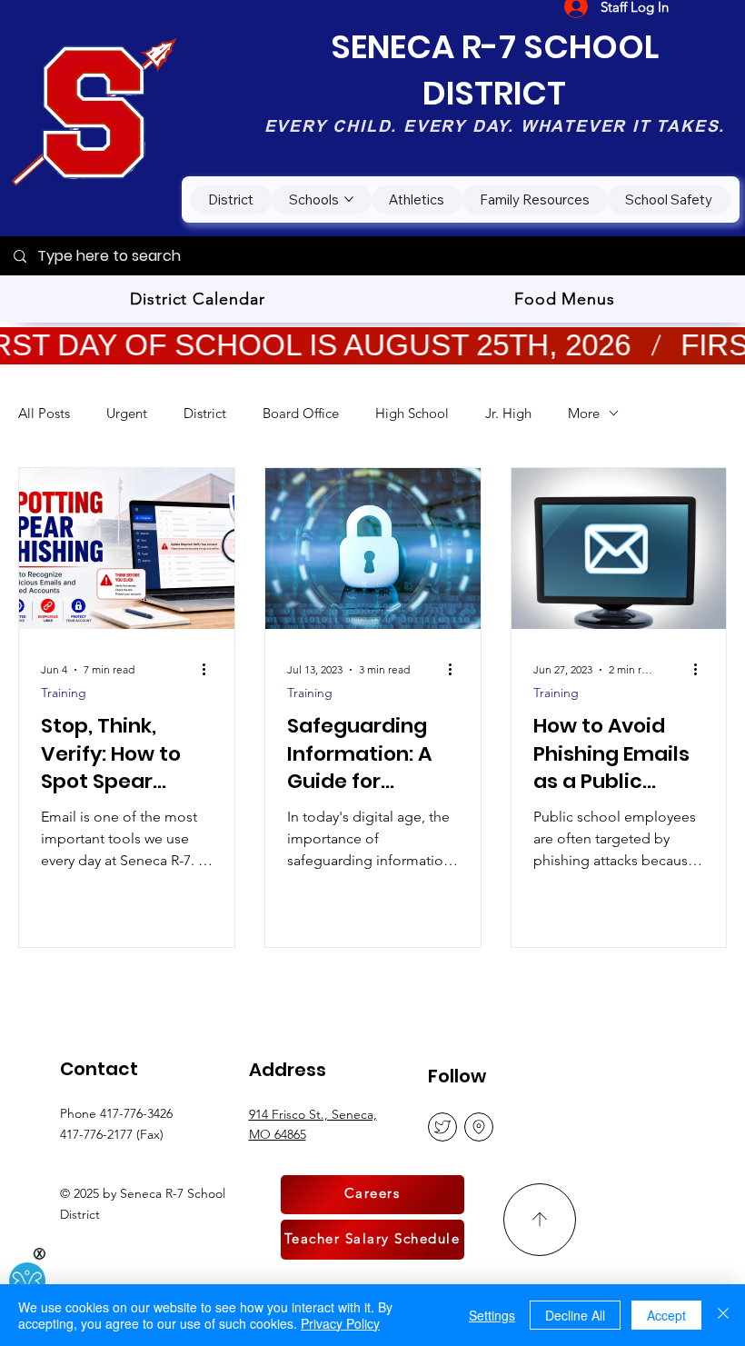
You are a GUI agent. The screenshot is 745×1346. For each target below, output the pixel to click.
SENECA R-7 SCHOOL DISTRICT (495, 69)
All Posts (44, 413)
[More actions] (210, 670)
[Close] (723, 1315)
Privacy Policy (340, 1323)
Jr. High (508, 413)
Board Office (301, 413)
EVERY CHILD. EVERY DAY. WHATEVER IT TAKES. (495, 125)
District (205, 413)
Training (63, 693)
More (584, 413)
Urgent (126, 413)
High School (412, 413)
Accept (666, 1315)
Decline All (575, 1315)
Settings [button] (492, 1315)
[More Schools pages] (348, 199)
